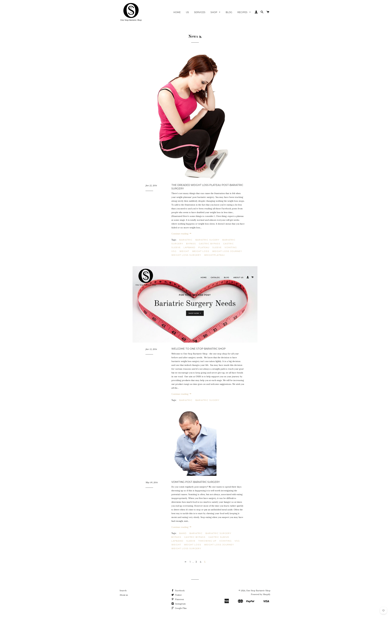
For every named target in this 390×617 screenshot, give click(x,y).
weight (184, 251)
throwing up (207, 541)
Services (199, 12)
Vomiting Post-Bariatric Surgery (195, 482)
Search (123, 590)
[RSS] (200, 37)
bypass (191, 243)
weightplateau (214, 255)
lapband (190, 247)
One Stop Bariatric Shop (258, 590)
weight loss (200, 251)
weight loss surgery (186, 255)
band (183, 533)
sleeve (217, 247)
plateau (203, 247)
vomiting (231, 247)
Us (187, 12)
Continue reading (180, 233)
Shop (214, 12)
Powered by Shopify (260, 594)
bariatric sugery (207, 240)
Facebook (179, 590)
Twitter (178, 595)
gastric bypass (209, 243)
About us (124, 595)
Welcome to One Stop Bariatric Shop (198, 348)
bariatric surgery (218, 533)
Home (177, 12)
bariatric (186, 240)
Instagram (180, 603)
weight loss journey (227, 251)
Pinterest (179, 599)
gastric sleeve (218, 537)
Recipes (242, 12)
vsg (174, 251)
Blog (229, 12)
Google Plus (180, 608)
